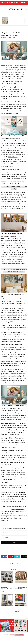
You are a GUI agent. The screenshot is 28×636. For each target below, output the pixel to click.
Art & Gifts (3, 30)
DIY (16, 585)
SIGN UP (14, 542)
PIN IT (15, 125)
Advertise (12, 621)
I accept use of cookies (19, 634)
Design (2, 585)
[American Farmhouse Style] (14, 10)
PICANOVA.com (12, 157)
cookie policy (11, 634)
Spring (8, 30)
